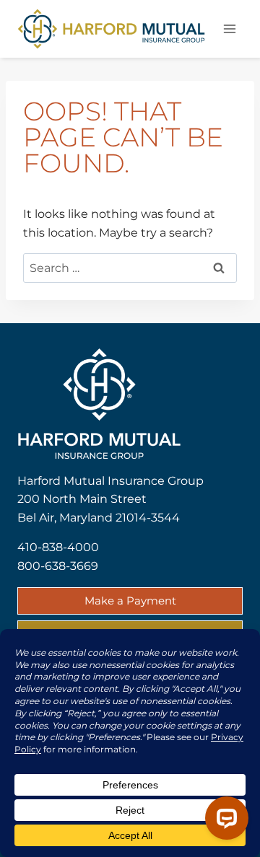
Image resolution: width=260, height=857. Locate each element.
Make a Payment (130, 600)
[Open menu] (229, 28)
